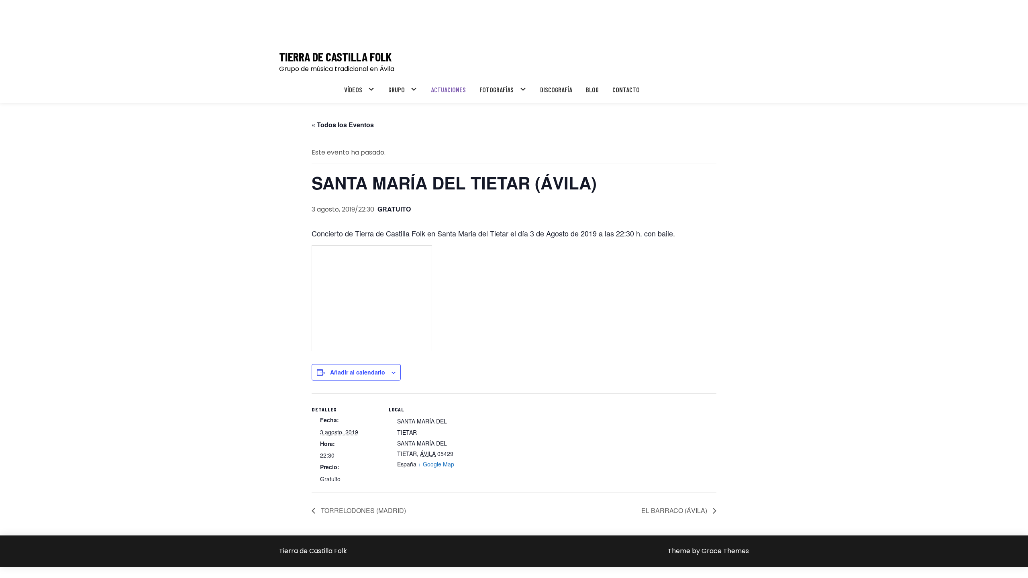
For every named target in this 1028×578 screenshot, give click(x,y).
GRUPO (396, 89)
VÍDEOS (353, 89)
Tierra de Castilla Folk (335, 56)
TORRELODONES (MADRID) (362, 510)
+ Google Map (436, 464)
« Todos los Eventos (343, 124)
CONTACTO (626, 89)
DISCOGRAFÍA (556, 89)
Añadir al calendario (357, 372)
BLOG (592, 89)
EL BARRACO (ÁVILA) (675, 510)
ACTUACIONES (448, 89)
